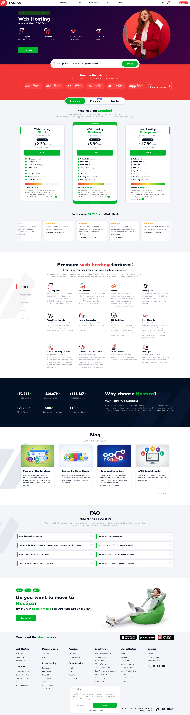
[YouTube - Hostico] (163, 667)
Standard (75, 101)
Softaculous (46, 678)
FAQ (43, 657)
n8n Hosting (20, 661)
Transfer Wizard (48, 689)
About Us (124, 681)
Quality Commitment (102, 667)
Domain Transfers (22, 675)
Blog (123, 654)
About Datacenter (127, 664)
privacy (101, 710)
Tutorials (45, 654)
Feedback (124, 657)
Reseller (115, 101)
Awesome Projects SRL (144, 708)
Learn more (95, 202)
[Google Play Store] (147, 639)
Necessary (81, 705)
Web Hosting (21, 654)
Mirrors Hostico (47, 685)
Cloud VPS (20, 657)
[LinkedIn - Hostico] (154, 667)
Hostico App (46, 671)
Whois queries (21, 682)
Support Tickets (74, 657)
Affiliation (125, 661)
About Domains (127, 667)
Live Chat (72, 654)
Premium (95, 100)
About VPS (125, 674)
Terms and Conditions (103, 654)
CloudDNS (21, 678)
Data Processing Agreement (105, 671)
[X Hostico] (149, 667)
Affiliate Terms (100, 664)
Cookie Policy (100, 678)
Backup (71, 671)
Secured (71, 682)
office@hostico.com (155, 661)
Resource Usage (101, 674)
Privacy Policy (100, 681)
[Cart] (162, 3)
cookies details (91, 710)
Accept (104, 705)
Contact (150, 654)
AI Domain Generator (24, 685)
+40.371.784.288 (154, 657)
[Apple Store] (128, 639)
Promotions (46, 668)
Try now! (28, 50)
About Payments (127, 678)
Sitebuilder (46, 675)
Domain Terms (100, 657)
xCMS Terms (99, 661)
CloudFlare (72, 675)
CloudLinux (73, 678)
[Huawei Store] (166, 639)
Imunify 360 (73, 668)
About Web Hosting (128, 671)
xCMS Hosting (47, 682)
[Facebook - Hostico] (158, 667)
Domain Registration (23, 671)
